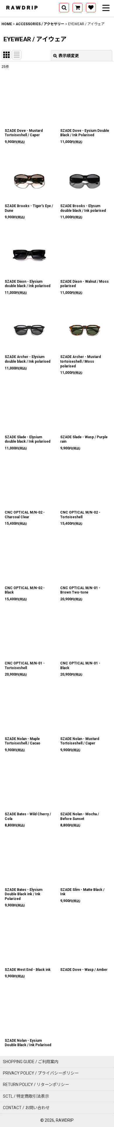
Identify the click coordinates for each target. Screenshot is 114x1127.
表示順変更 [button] (68, 55)
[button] (64, 7)
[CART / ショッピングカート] (77, 7)
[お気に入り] (91, 7)
